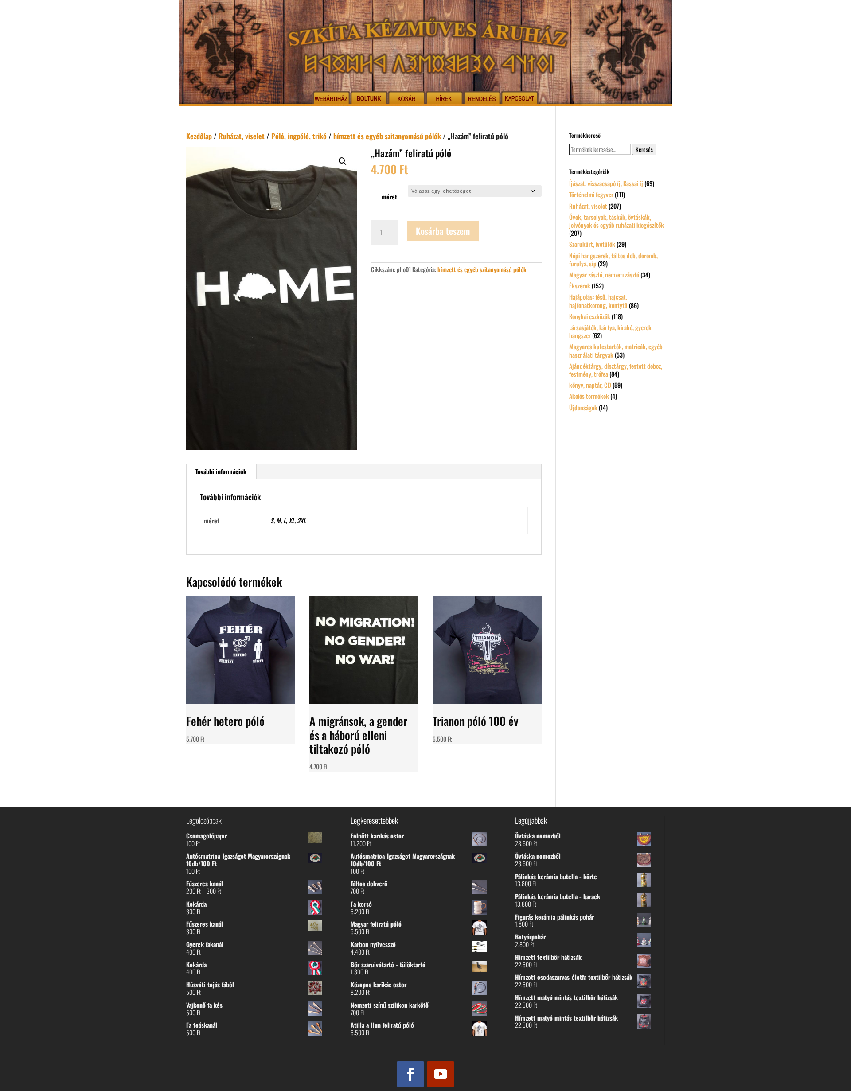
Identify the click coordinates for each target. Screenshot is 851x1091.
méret (389, 196)
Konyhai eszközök (589, 316)
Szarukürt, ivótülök (592, 244)
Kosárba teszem (443, 231)
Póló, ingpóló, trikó (299, 136)
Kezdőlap (199, 136)
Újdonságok (583, 407)
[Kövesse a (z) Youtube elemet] (440, 1074)
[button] (343, 161)
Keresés (644, 149)
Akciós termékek (589, 396)
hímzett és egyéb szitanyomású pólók (387, 136)
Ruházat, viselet (242, 136)
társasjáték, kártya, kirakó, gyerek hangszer (610, 331)
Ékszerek (579, 285)
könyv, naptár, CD (590, 385)
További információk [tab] (220, 471)
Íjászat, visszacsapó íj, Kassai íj (606, 183)
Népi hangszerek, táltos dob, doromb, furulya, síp (613, 259)
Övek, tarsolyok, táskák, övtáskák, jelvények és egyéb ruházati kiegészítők (616, 221)
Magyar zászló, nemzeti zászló (604, 274)
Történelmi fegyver (591, 194)
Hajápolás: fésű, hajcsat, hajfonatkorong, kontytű (598, 300)
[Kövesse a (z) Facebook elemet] (410, 1074)
